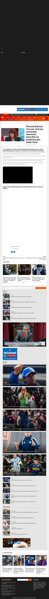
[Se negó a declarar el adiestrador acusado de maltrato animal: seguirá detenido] (6, 522)
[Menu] (5, 117)
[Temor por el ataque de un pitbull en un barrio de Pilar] (6, 533)
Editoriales (4, 119)
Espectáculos (22, 119)
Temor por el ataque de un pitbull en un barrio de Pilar (19, 534)
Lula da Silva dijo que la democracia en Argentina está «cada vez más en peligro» (35, 258)
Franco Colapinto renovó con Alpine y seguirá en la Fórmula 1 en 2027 (21, 307)
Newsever (29, 597)
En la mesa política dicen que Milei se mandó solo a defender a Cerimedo (24, 279)
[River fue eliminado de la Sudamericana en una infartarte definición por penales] (6, 318)
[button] (5, 117)
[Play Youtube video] (24, 334)
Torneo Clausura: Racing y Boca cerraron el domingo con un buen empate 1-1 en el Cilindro (19, 473)
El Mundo (16, 119)
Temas (34, 117)
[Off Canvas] (1, 52)
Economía (24, 117)
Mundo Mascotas (30, 119)
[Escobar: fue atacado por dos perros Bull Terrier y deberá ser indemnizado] (6, 517)
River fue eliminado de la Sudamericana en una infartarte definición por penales (23, 318)
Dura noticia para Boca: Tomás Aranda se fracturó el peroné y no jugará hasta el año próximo (20, 451)
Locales (13, 117)
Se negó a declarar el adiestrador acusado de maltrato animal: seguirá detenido (23, 523)
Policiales (10, 119)
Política (29, 117)
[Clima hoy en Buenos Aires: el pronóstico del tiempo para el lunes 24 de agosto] (39, 269)
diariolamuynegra (29, 144)
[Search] (42, 118)
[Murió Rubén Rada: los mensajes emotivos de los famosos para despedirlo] (6, 312)
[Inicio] (2, 117)
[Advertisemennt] (32, 109)
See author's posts (16, 248)
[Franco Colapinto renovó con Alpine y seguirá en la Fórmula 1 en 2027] (6, 307)
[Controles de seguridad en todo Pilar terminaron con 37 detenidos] (6, 296)
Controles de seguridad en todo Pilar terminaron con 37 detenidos (24, 114)
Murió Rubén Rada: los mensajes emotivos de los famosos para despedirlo (22, 312)
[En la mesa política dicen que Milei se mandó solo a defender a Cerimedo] (24, 269)
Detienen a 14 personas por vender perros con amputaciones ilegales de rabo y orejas (24, 512)
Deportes (8, 117)
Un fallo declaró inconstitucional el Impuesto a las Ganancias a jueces (13, 258)
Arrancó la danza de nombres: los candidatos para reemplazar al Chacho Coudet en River (19, 428)
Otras (34, 587)
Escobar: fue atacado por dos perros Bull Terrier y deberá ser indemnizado (22, 517)
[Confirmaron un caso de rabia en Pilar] (6, 528)
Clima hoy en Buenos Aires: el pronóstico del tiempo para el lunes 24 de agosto (38, 279)
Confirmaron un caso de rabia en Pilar (17, 528)
